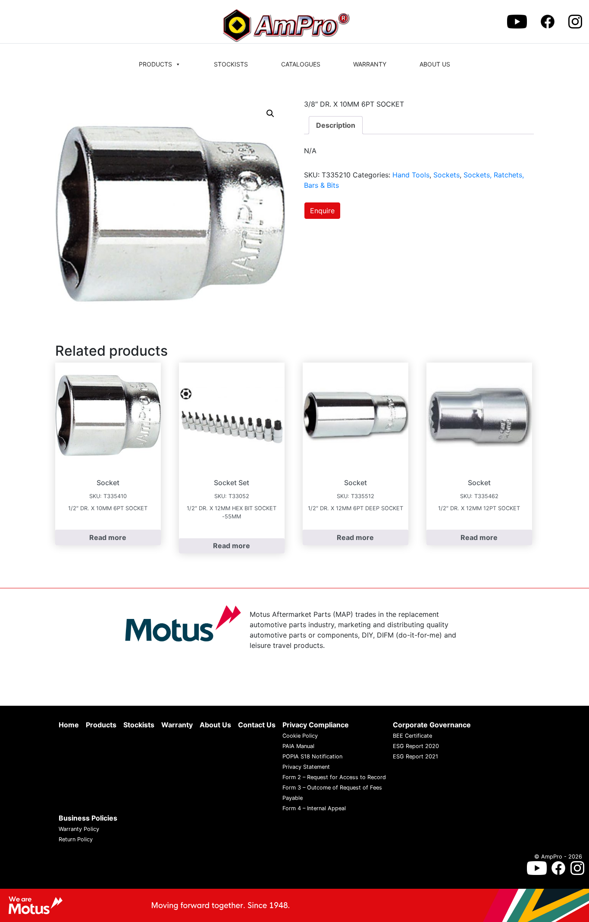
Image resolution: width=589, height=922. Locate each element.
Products (155, 64)
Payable (292, 798)
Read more (107, 537)
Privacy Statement (306, 767)
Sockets (446, 175)
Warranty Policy (79, 829)
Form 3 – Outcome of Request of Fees (332, 787)
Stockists (231, 64)
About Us (435, 64)
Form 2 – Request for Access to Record (334, 777)
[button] (270, 113)
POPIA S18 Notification (312, 756)
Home (69, 724)
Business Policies (88, 818)
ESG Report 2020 (416, 746)
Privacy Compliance (315, 724)
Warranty (369, 64)
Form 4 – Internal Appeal (314, 808)
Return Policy (76, 839)
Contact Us (257, 724)
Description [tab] (335, 125)
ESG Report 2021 (415, 756)
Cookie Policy (300, 736)
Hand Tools (410, 175)
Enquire (322, 210)
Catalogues (300, 64)
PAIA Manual (298, 746)
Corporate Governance (432, 724)
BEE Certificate (412, 736)
